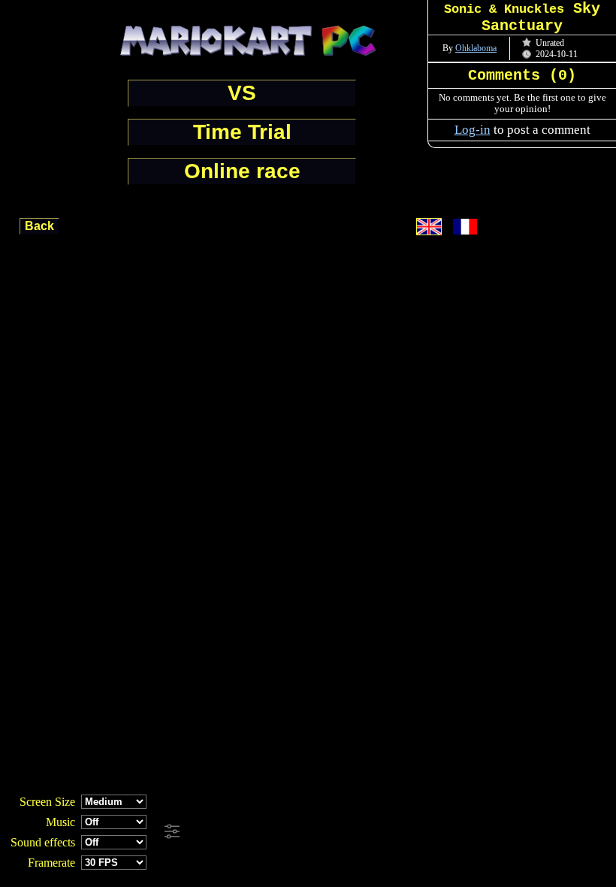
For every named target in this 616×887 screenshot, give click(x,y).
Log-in (472, 130)
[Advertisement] (407, 832)
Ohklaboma (476, 48)
